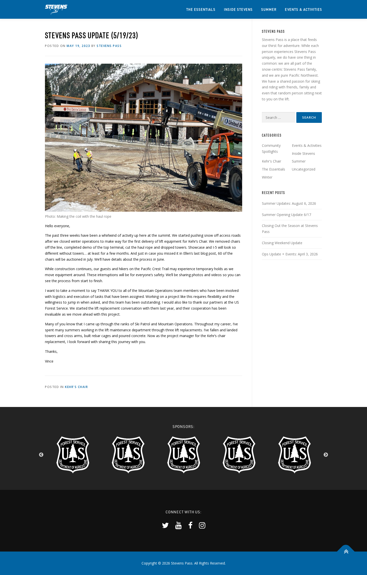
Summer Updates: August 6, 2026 (289, 203)
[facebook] (190, 525)
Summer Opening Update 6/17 (286, 214)
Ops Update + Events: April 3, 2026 (290, 254)
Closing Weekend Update (282, 242)
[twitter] (165, 525)
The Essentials (200, 9)
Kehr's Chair (76, 387)
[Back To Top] (346, 552)
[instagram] (202, 525)
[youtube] (178, 525)
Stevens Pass (109, 46)
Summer (268, 9)
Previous (41, 454)
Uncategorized (303, 169)
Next (325, 454)
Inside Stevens (238, 9)
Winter (267, 177)
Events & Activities (303, 9)
